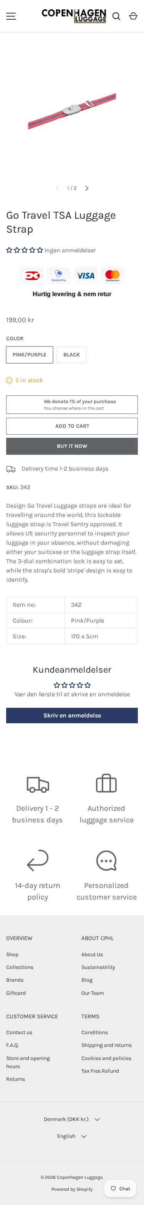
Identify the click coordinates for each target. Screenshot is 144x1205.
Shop (12, 954)
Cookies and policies (106, 1058)
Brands (14, 980)
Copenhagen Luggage (80, 1177)
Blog (87, 980)
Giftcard (16, 993)
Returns (15, 1079)
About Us (92, 954)
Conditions (94, 1032)
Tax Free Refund (100, 1071)
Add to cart (72, 426)
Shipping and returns (106, 1045)
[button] (133, 16)
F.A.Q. (12, 1045)
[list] (72, 111)
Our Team (92, 993)
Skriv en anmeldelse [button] (72, 715)
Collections (19, 967)
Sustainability (98, 967)
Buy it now (72, 446)
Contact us (19, 1032)
